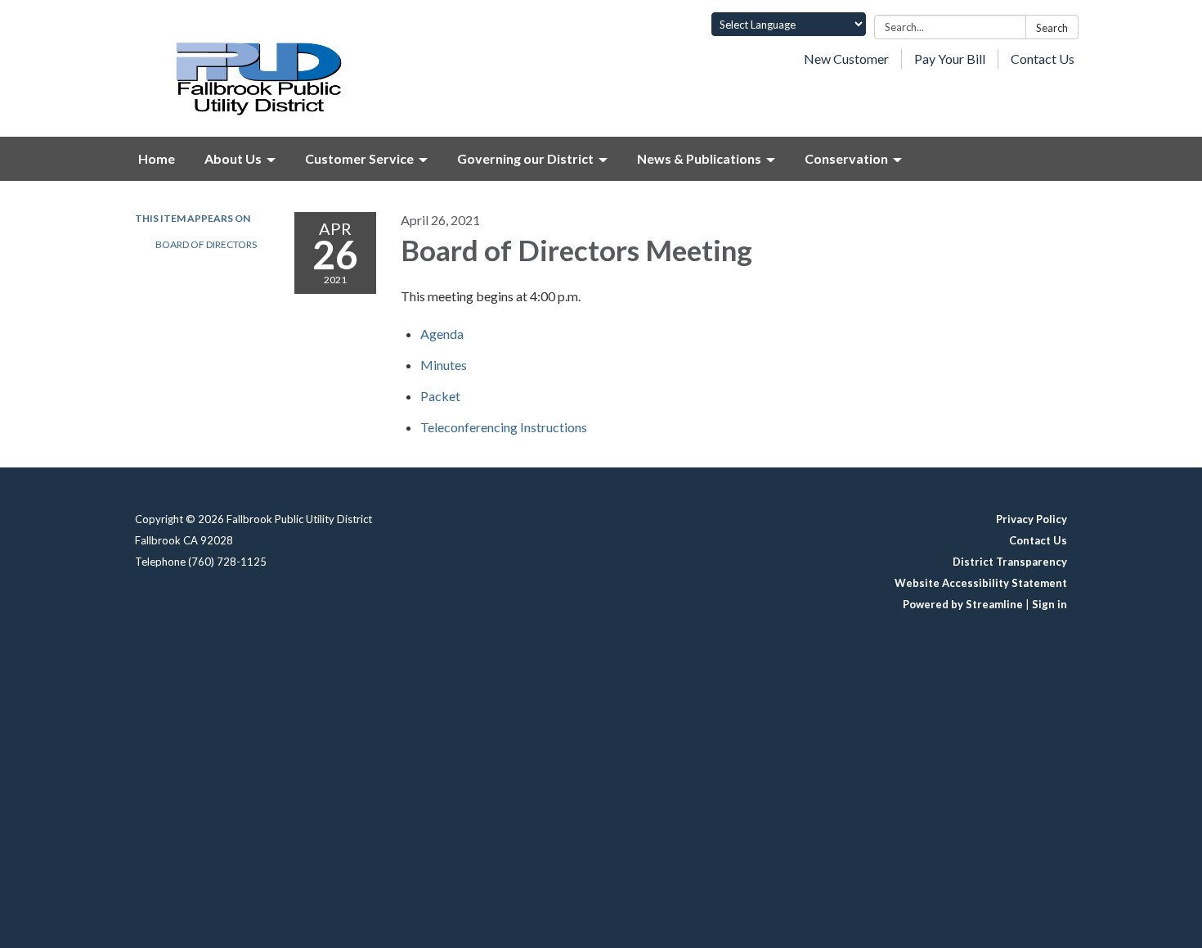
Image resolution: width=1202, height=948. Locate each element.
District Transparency (1010, 561)
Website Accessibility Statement (981, 582)
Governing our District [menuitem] (525, 158)
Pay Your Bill (949, 58)
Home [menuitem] (156, 158)
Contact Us (1042, 58)
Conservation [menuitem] (846, 158)
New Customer (846, 58)
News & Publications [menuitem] (699, 158)
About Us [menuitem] (233, 158)
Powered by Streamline (963, 604)
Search (1052, 27)
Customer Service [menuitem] (359, 158)
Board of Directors (206, 244)
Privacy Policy (1031, 519)
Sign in (1049, 604)
